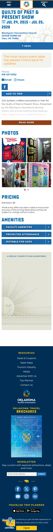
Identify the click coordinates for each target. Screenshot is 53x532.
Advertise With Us (26, 376)
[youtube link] (18, 496)
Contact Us (26, 385)
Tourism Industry (26, 367)
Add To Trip (14, 93)
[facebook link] (18, 489)
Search (44, 2)
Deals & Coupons (26, 358)
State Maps (26, 362)
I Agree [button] (26, 528)
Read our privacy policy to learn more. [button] (32, 522)
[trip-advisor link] (35, 496)
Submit (41, 474)
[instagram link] (26, 496)
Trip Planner (26, 380)
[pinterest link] (35, 489)
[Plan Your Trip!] (9, 523)
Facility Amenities (19, 227)
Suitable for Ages (19, 241)
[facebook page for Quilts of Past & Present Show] (5, 87)
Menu (9, 2)
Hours (20, 80)
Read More (26, 122)
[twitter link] (26, 489)
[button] (9, 4)
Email (8, 80)
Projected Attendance (22, 234)
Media (26, 371)
